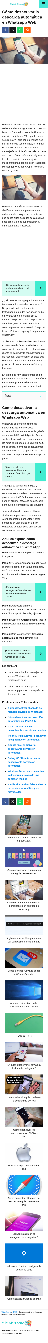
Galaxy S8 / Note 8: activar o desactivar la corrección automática (24, 762)
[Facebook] (5, 30)
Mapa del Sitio (16, 1333)
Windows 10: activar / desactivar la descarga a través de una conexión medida (26, 775)
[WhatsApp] (20, 30)
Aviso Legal (7, 1330)
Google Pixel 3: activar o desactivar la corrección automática (22, 749)
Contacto (6, 1333)
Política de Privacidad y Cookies (25, 1330)
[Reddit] (27, 30)
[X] (12, 30)
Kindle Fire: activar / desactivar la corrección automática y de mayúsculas (27, 788)
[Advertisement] (24, 91)
